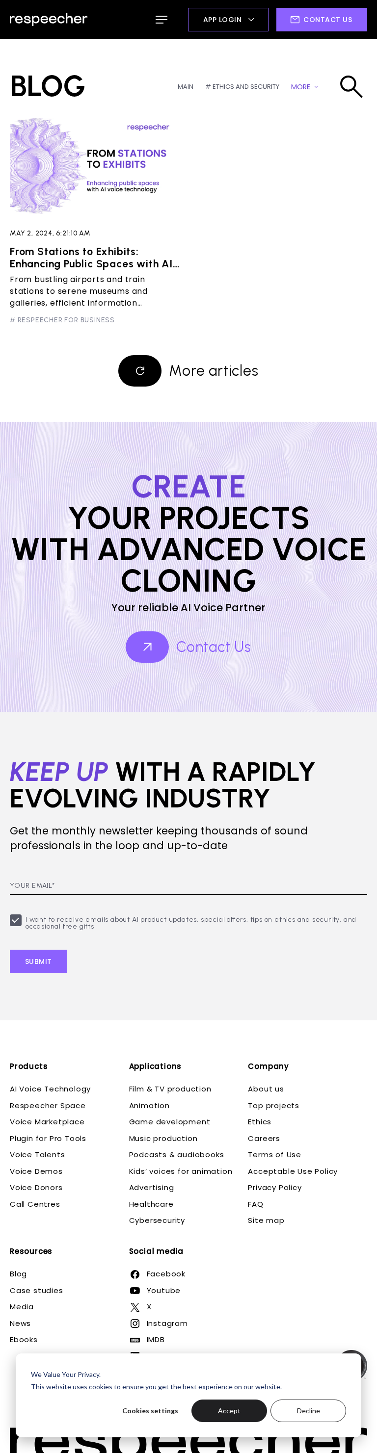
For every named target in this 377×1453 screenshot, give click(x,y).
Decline (308, 1410)
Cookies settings (150, 1410)
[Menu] (161, 19)
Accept (229, 1410)
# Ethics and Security (242, 86)
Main (185, 86)
